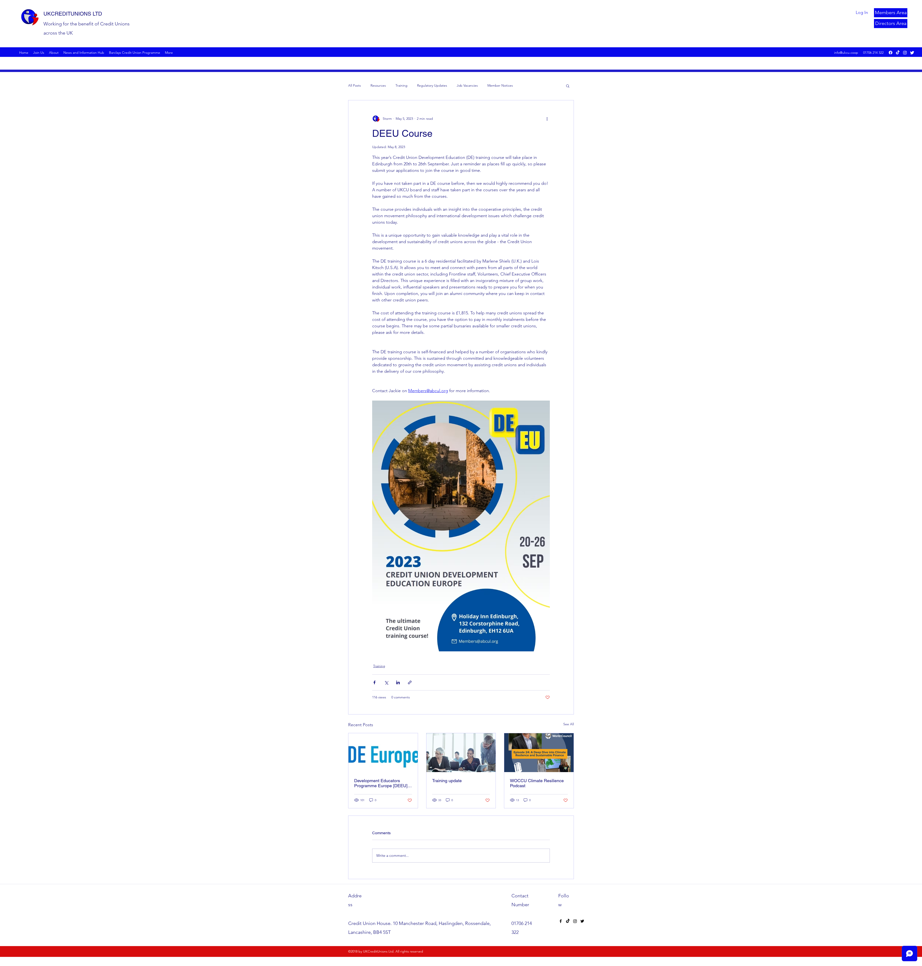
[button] (567, 86)
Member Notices (500, 85)
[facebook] (890, 52)
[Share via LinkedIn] (398, 682)
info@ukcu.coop (846, 52)
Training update (447, 780)
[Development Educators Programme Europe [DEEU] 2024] (383, 752)
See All (568, 724)
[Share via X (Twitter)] (386, 682)
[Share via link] (409, 682)
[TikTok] (897, 52)
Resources (378, 85)
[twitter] (912, 52)
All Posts (354, 85)
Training (401, 85)
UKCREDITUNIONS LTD (72, 14)
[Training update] (461, 752)
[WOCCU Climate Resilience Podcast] (539, 752)
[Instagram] (905, 52)
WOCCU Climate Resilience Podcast (537, 783)
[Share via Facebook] (374, 682)
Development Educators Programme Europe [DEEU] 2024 (380, 783)
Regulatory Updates (432, 85)
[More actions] (547, 118)
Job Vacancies (467, 85)
